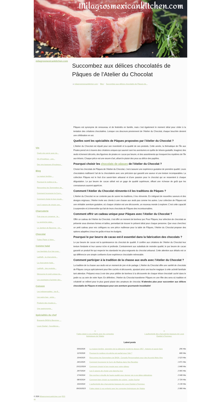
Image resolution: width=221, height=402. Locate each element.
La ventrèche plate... (45, 222)
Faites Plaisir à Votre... (46, 240)
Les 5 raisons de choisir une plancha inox (106, 371)
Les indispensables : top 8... (48, 291)
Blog (102, 84)
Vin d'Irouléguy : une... (46, 159)
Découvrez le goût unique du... (49, 274)
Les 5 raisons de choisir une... (49, 205)
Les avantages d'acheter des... (49, 280)
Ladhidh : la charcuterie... (47, 257)
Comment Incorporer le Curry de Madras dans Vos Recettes (113, 362)
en (35, 399)
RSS (63, 396)
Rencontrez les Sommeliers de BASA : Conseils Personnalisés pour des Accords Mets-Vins (126, 358)
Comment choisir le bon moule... (50, 199)
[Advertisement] (129, 105)
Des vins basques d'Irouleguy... (49, 164)
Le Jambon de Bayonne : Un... (49, 228)
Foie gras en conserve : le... (48, 216)
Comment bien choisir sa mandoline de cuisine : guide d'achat (114, 380)
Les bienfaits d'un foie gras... (48, 251)
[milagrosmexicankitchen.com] (110, 29)
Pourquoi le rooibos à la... (47, 182)
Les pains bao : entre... (46, 297)
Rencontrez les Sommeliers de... (50, 188)
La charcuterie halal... (45, 263)
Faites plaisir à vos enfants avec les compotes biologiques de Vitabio (95, 335)
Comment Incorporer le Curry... (49, 193)
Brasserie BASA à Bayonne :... (49, 320)
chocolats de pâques (114, 163)
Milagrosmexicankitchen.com (50, 396)
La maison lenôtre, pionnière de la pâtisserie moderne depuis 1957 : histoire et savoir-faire (126, 349)
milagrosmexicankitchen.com (86, 84)
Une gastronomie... (44, 308)
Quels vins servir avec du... (48, 153)
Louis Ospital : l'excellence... (48, 326)
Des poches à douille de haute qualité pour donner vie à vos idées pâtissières (120, 375)
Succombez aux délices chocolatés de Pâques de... (127, 84)
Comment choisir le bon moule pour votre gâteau (109, 366)
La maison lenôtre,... (45, 176)
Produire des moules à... (47, 303)
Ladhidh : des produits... (47, 268)
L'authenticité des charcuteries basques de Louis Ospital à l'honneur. (164, 335)
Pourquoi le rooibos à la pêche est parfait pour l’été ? (110, 353)
